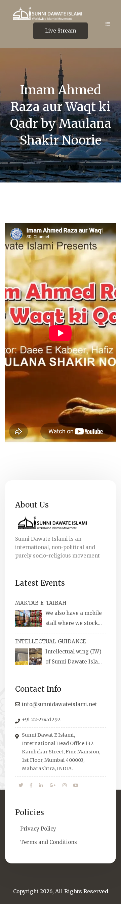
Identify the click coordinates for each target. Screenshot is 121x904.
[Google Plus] (53, 786)
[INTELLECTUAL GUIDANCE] (28, 656)
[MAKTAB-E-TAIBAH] (28, 618)
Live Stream (60, 31)
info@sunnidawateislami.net (59, 704)
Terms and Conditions (48, 842)
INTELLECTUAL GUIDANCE (50, 641)
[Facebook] (31, 786)
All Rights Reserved (81, 891)
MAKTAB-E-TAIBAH (41, 603)
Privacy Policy (38, 829)
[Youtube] (75, 786)
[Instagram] (65, 786)
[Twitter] (20, 786)
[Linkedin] (41, 786)
